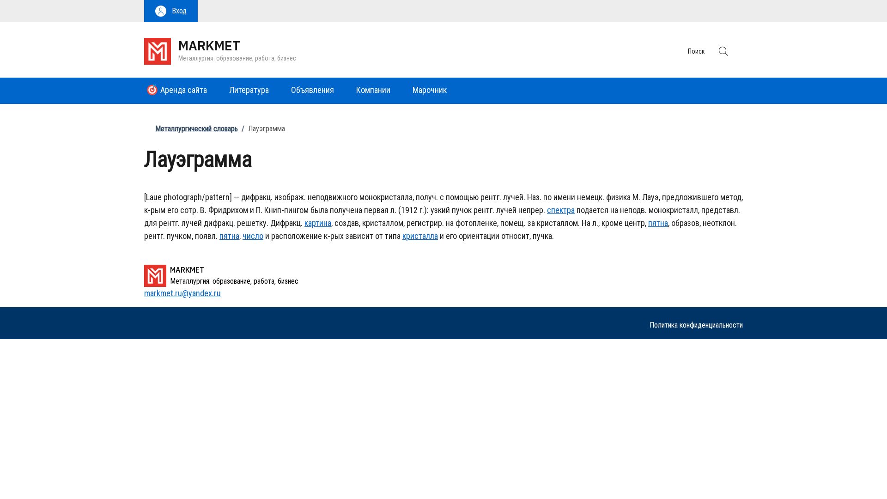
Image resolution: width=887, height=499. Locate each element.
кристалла (420, 236)
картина (317, 223)
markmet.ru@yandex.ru (182, 293)
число (253, 236)
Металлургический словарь (196, 128)
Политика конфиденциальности (696, 325)
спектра (561, 210)
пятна (658, 223)
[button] (171, 11)
